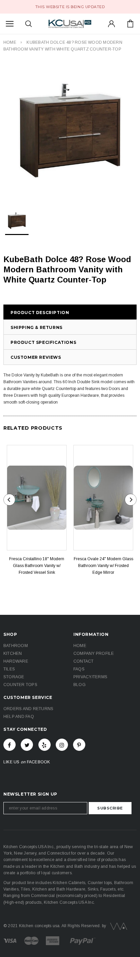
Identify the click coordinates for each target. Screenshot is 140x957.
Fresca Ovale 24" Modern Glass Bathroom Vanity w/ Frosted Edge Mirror (103, 565)
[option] (70, 130)
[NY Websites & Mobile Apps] (117, 925)
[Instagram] (62, 745)
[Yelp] (44, 745)
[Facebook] (9, 745)
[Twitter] (27, 745)
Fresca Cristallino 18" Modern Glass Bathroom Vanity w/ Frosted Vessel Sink (36, 565)
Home (9, 42)
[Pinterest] (79, 745)
